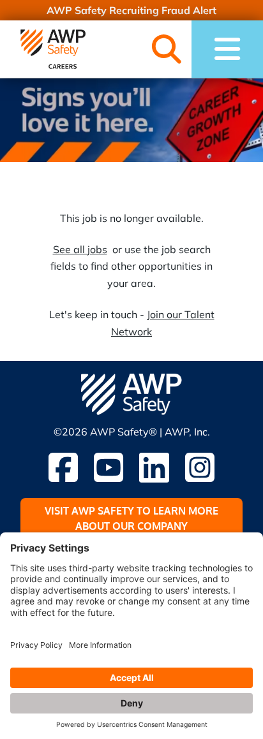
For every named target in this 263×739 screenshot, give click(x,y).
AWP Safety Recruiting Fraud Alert (131, 10)
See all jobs (80, 249)
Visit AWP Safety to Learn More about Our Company (131, 518)
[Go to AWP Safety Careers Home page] (53, 49)
